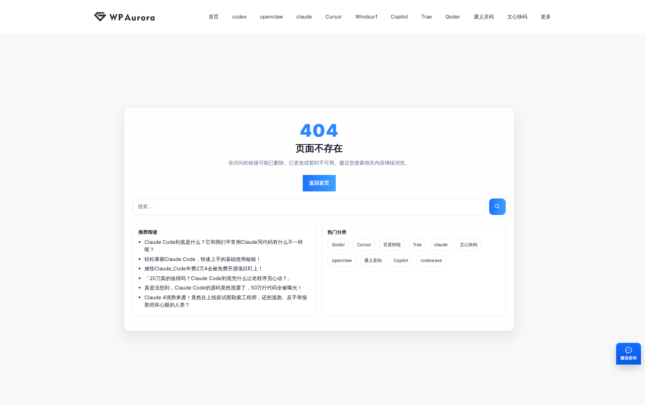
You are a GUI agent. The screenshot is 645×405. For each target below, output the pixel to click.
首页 (214, 16)
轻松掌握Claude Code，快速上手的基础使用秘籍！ (202, 259)
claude (304, 16)
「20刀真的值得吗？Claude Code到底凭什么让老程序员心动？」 (218, 278)
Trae (426, 16)
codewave (431, 260)
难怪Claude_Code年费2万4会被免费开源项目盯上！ (203, 268)
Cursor (334, 16)
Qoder (452, 16)
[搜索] (497, 206)
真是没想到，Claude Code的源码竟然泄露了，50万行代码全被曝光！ (223, 287)
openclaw (271, 16)
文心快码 (517, 16)
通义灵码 (484, 16)
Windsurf (366, 16)
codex (239, 16)
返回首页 (319, 183)
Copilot (399, 16)
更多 (546, 16)
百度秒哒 (392, 244)
